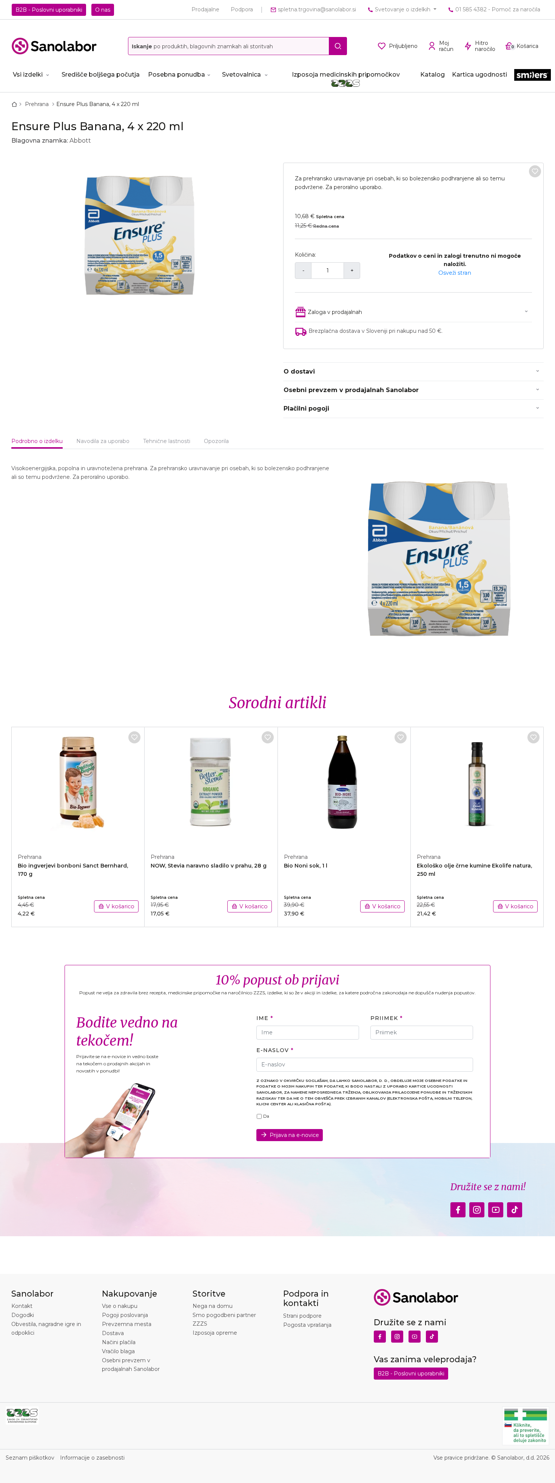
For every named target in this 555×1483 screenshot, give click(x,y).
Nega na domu (213, 1306)
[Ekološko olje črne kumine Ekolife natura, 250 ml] (477, 786)
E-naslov (272, 1050)
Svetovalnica (241, 74)
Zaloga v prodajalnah (335, 312)
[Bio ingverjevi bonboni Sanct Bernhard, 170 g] (78, 786)
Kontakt (21, 1306)
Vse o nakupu (119, 1306)
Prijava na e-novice (294, 1135)
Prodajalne (205, 9)
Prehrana (37, 104)
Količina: (305, 254)
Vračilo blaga (118, 1351)
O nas (102, 9)
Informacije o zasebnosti (92, 1457)
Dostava (113, 1333)
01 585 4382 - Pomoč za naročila (497, 9)
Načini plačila (119, 1342)
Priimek (384, 1018)
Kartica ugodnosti (479, 74)
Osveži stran (454, 272)
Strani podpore (302, 1315)
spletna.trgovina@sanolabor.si (316, 9)
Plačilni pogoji (306, 408)
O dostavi (299, 371)
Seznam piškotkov (30, 1457)
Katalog (432, 74)
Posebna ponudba (176, 74)
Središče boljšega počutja (101, 74)
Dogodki (22, 1315)
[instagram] (476, 1207)
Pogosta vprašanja (307, 1324)
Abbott (80, 140)
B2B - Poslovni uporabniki (48, 9)
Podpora (242, 9)
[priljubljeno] (535, 171)
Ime (262, 1018)
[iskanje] (338, 46)
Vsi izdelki (28, 74)
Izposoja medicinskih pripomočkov (346, 74)
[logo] (54, 46)
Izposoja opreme (215, 1332)
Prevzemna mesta (126, 1324)
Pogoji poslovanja (125, 1315)
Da (266, 1116)
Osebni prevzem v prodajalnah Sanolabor (351, 390)
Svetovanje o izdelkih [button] (402, 9)
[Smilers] (532, 78)
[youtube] (495, 1207)
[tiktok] (514, 1207)
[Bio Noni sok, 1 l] (344, 786)
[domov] (15, 104)
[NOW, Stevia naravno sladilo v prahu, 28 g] (211, 786)
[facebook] (457, 1207)
